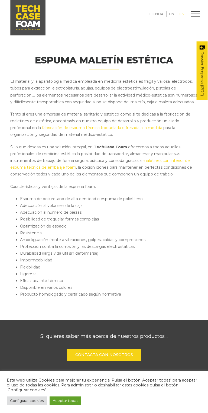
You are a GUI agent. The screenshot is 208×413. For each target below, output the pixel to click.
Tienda (156, 14)
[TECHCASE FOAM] (28, 18)
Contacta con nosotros (104, 354)
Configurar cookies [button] (27, 400)
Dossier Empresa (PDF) (202, 73)
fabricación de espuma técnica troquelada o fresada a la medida (102, 127)
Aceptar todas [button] (65, 400)
